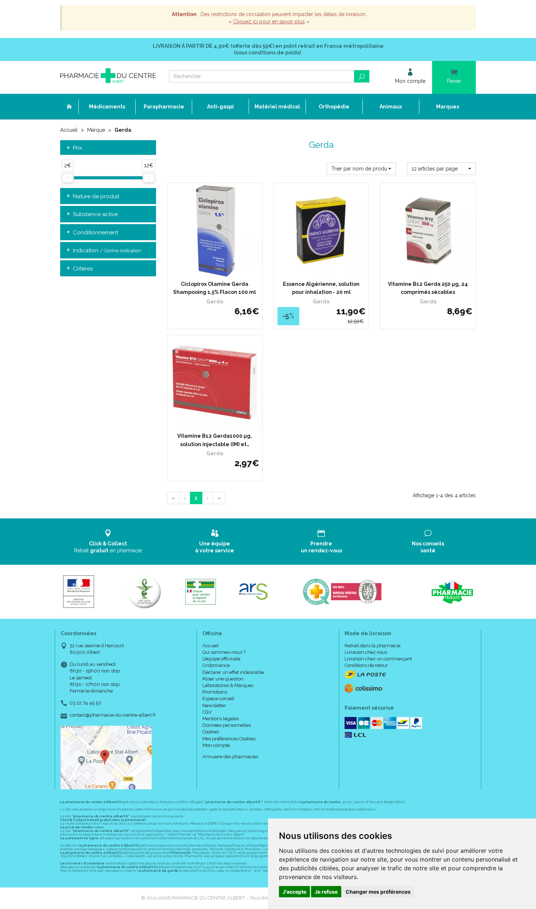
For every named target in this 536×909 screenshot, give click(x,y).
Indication (107, 250)
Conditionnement (95, 232)
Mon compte (216, 745)
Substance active (95, 214)
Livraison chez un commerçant (378, 658)
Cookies (210, 732)
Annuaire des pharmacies (230, 756)
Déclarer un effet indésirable (233, 672)
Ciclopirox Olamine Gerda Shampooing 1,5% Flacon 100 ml (214, 288)
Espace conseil (218, 698)
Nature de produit (96, 196)
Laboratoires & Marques (227, 685)
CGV (207, 712)
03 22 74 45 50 (85, 703)
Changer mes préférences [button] (378, 892)
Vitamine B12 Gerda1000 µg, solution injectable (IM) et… (214, 440)
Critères (83, 268)
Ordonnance (216, 665)
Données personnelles (226, 725)
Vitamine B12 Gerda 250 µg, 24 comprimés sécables (428, 288)
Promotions (214, 692)
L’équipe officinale (221, 658)
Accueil (69, 130)
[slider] (67, 178)
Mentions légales (220, 718)
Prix (77, 148)
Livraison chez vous (366, 652)
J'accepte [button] (294, 892)
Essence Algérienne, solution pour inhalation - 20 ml (321, 288)
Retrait (108, 547)
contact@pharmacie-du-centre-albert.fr (113, 715)
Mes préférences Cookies (229, 738)
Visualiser (217, 423)
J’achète (219, 271)
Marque (96, 130)
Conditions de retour (366, 665)
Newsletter (214, 705)
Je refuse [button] (326, 892)
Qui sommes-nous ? (223, 652)
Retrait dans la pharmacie (372, 645)
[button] (361, 168)
